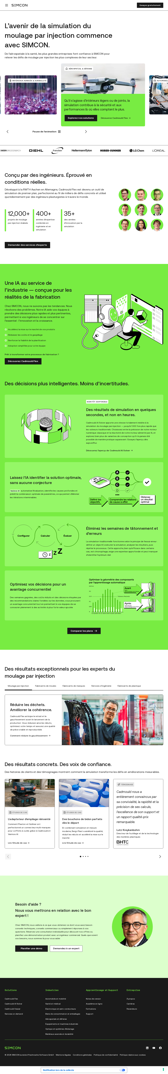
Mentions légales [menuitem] (63, 1055)
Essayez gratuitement (150, 5)
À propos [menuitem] (131, 999)
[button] (46, 131)
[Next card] (86, 131)
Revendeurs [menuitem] (132, 1009)
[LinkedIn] (147, 1048)
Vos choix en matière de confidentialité (98, 1070)
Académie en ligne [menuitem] (94, 1004)
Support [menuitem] (89, 1014)
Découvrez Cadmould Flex (114, 118)
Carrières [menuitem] (131, 1004)
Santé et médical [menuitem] (53, 1004)
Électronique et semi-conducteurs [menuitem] (60, 1009)
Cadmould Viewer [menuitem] (12, 1009)
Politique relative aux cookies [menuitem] (133, 1055)
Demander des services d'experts (27, 245)
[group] (103, 94)
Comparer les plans (82, 630)
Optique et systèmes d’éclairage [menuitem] (59, 1029)
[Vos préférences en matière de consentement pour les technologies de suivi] (163, 1069)
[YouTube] (154, 1048)
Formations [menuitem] (91, 1009)
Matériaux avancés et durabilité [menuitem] (59, 1034)
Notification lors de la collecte (58, 1070)
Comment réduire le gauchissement (29, 735)
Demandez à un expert (66, 948)
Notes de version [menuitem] (93, 999)
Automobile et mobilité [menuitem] (55, 999)
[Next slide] (160, 856)
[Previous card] (7, 131)
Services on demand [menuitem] (14, 1014)
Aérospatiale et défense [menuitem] (56, 1019)
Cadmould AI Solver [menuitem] (13, 1004)
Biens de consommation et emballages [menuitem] (62, 1014)
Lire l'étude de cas (17, 843)
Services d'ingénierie (101, 686)
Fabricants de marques (74, 686)
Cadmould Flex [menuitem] (11, 999)
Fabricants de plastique (129, 686)
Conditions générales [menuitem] (82, 1055)
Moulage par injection (18, 686)
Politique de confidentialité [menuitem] (106, 1055)
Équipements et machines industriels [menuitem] (61, 1024)
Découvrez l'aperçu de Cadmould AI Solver (108, 450)
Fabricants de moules (45, 686)
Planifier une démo (31, 948)
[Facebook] (160, 1048)
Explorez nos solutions (81, 118)
